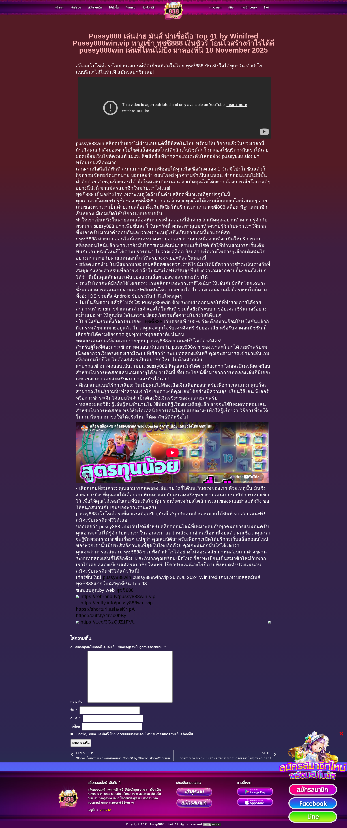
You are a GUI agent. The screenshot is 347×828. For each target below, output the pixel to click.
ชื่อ (74, 710)
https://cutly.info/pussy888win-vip (117, 602)
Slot (266, 7)
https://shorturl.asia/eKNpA (105, 609)
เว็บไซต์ (75, 726)
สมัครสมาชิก (95, 7)
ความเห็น (78, 701)
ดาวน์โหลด (215, 7)
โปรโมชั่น (114, 7)
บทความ (105, 810)
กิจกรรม (130, 7)
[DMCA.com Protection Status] (212, 824)
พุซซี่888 (153, 321)
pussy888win (117, 577)
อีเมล (75, 718)
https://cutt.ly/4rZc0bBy (101, 615)
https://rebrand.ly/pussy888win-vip (118, 596)
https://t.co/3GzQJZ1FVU (108, 621)
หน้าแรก (59, 7)
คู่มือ (231, 7)
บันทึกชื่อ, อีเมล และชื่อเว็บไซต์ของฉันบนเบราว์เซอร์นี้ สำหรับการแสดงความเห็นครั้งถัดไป (134, 734)
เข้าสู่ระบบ (76, 7)
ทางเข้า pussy (249, 7)
